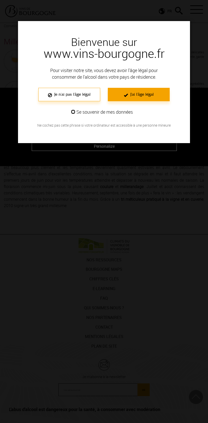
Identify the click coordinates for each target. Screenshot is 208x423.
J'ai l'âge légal (141, 94)
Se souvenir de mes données (104, 112)
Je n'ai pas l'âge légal (72, 94)
